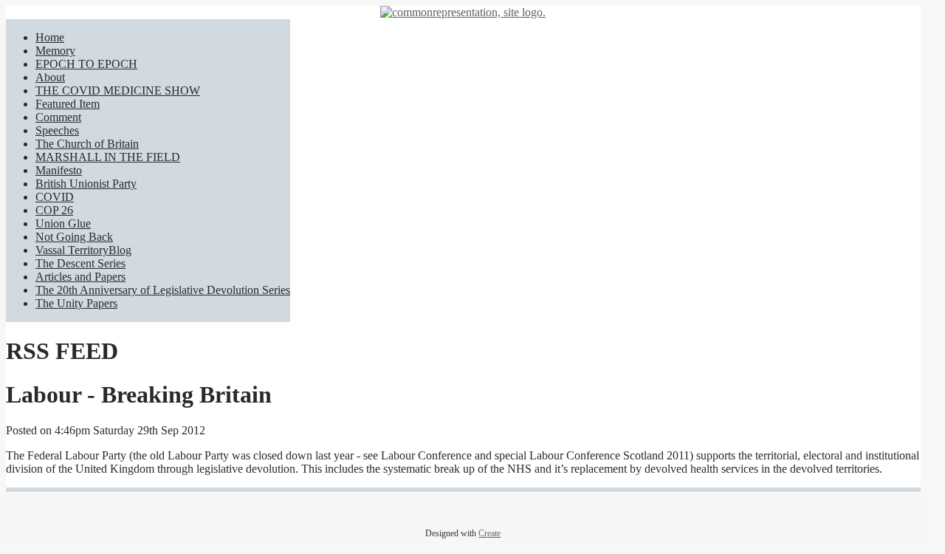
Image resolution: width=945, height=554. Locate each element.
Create (489, 533)
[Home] (463, 12)
